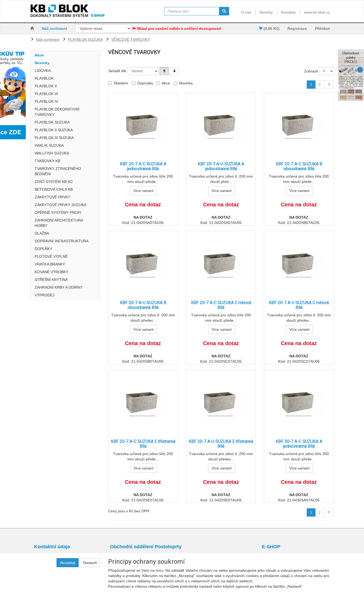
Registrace (297, 28)
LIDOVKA (43, 70)
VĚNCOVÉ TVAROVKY (130, 39)
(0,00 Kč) (271, 28)
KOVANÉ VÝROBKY (51, 272)
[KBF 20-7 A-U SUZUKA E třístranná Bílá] (221, 402)
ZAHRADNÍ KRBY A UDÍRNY (59, 287)
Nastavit (90, 563)
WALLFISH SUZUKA (52, 153)
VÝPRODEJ (44, 295)
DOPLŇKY (43, 249)
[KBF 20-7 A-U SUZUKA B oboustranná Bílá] (143, 263)
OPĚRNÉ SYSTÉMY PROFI (58, 212)
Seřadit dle (117, 71)
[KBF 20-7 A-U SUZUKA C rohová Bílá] (299, 263)
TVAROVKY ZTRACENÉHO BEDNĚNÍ (58, 171)
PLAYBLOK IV (46, 101)
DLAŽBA (42, 233)
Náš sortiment (54, 28)
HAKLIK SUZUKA (49, 145)
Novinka (186, 83)
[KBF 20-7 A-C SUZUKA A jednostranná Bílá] (143, 124)
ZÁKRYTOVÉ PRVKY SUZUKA (60, 205)
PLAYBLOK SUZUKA (85, 39)
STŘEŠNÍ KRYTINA (51, 279)
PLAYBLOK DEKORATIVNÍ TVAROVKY (57, 112)
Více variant (143, 191)
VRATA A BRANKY (50, 264)
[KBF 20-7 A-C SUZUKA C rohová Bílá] (221, 263)
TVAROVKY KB (47, 161)
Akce (39, 55)
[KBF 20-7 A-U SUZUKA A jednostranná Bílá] (221, 124)
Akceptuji (67, 563)
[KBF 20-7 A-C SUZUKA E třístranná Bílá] (143, 402)
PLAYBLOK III (46, 94)
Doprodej (145, 83)
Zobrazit (311, 71)
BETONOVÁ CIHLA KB (54, 189)
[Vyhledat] (224, 11)
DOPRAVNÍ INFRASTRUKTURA (61, 241)
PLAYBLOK (44, 78)
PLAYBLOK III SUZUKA (54, 138)
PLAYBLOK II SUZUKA (54, 130)
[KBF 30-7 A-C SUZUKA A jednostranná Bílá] (299, 402)
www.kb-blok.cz (317, 12)
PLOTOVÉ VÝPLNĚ (51, 256)
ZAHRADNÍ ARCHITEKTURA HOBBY (59, 223)
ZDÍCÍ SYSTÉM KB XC (54, 181)
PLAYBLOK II (46, 86)
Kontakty (288, 12)
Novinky (266, 12)
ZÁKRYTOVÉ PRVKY (52, 197)
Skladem (121, 83)
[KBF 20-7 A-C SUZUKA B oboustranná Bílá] (299, 124)
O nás (246, 12)
